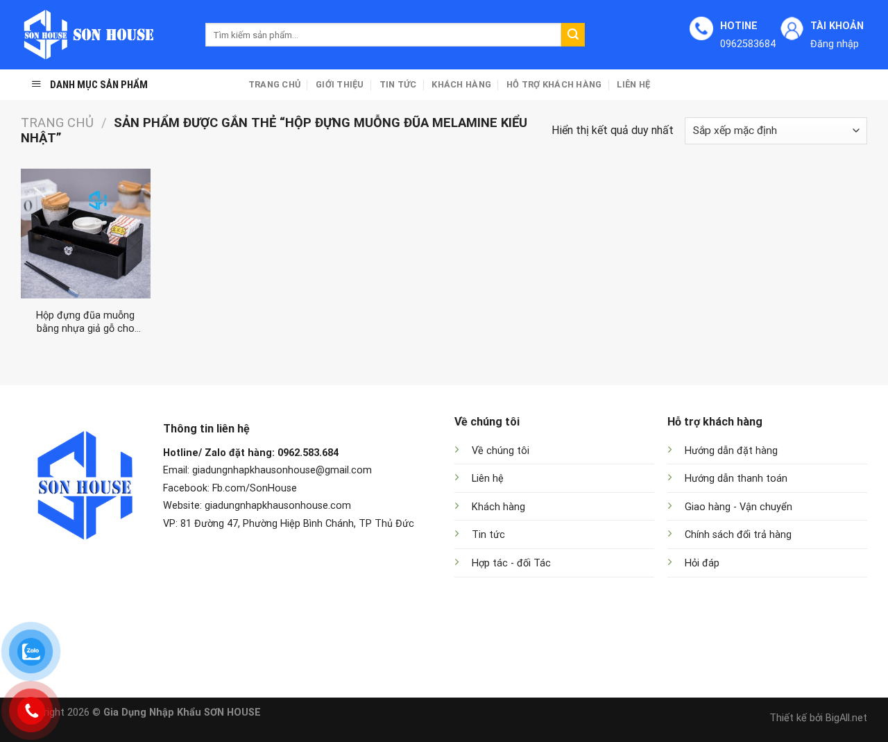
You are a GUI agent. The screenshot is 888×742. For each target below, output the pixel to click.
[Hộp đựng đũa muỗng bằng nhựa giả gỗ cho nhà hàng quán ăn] (86, 233)
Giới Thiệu (340, 84)
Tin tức (398, 84)
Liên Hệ (633, 84)
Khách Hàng (461, 84)
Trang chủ (274, 84)
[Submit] (573, 35)
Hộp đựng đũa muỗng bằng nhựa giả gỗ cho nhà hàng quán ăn (85, 322)
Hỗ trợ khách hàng (553, 84)
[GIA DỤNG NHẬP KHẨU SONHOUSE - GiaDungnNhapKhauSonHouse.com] (103, 34)
